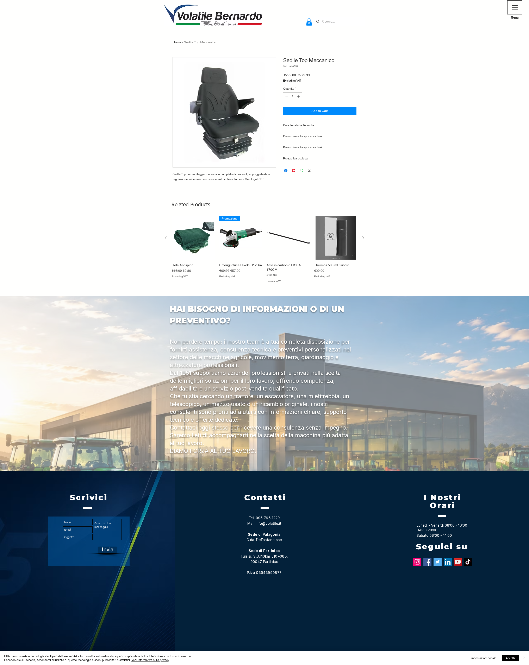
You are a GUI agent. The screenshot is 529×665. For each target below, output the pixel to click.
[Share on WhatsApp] (301, 170)
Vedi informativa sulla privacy (150, 660)
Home (177, 42)
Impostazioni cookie (483, 658)
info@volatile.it (268, 523)
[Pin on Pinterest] (293, 170)
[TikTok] (468, 562)
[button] (309, 22)
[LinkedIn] (448, 562)
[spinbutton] (292, 96)
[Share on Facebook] (285, 170)
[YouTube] (458, 562)
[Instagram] (417, 562)
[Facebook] (427, 562)
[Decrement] (286, 96)
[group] (264, 254)
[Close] (524, 658)
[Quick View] (193, 238)
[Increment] (298, 96)
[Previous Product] (165, 237)
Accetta (511, 658)
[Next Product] (363, 237)
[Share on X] (309, 170)
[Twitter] (438, 562)
